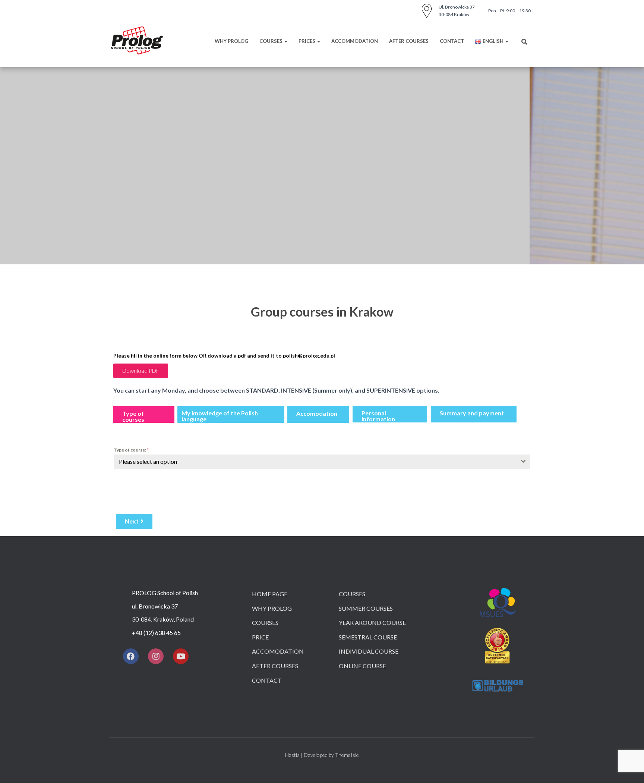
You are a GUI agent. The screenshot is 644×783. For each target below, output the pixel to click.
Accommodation (354, 41)
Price (260, 637)
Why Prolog (231, 41)
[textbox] (315, 462)
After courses (409, 41)
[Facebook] (131, 656)
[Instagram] (156, 656)
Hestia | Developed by (310, 755)
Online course (362, 666)
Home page (269, 594)
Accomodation (278, 651)
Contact (452, 41)
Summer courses (366, 608)
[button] (140, 371)
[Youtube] (181, 656)
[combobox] (322, 462)
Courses (271, 41)
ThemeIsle (347, 755)
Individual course (368, 651)
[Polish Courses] (137, 41)
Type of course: (131, 450)
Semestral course (368, 637)
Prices (307, 41)
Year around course (372, 622)
